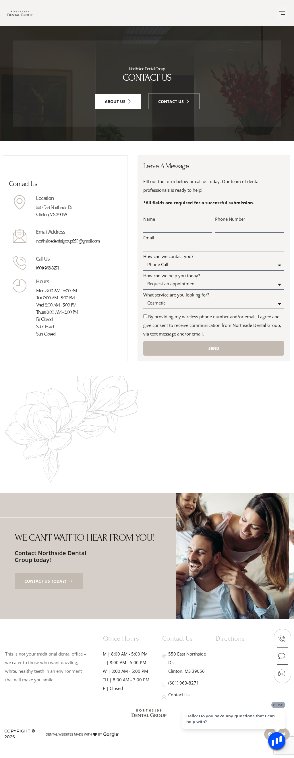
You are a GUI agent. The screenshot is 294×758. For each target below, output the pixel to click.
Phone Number (230, 219)
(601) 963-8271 (47, 268)
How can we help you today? (171, 276)
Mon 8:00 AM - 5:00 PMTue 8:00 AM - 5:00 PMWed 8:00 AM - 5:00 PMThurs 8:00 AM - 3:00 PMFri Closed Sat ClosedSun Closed (57, 312)
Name (149, 219)
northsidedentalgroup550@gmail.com (68, 241)
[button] (282, 13)
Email (148, 238)
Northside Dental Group (147, 68)
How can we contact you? (168, 256)
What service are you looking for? (176, 295)
